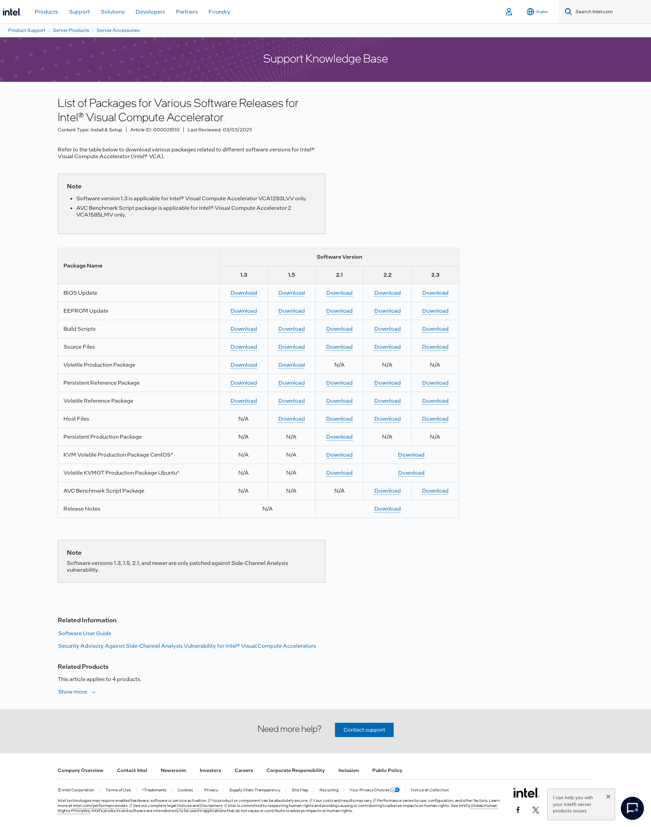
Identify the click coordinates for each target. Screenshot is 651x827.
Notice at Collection (430, 790)
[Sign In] (509, 12)
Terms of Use (118, 790)
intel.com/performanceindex (100, 805)
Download (244, 292)
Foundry (219, 11)
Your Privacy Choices (370, 790)
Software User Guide (84, 633)
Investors (210, 770)
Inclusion (348, 770)
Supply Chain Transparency (254, 790)
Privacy (211, 790)
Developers (150, 11)
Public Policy (387, 770)
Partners (187, 11)
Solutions (113, 11)
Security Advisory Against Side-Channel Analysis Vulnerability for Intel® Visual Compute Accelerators (187, 645)
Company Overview (80, 770)
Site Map (300, 790)
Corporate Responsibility (296, 770)
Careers (244, 770)
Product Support (26, 30)
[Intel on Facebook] (518, 809)
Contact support (364, 729)
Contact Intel (132, 770)
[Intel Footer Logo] (526, 793)
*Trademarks (154, 790)
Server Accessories (118, 30)
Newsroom (173, 770)
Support (79, 11)
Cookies (185, 790)
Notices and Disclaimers (199, 805)
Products (46, 11)
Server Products (71, 30)
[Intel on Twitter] (535, 809)
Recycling (328, 790)
